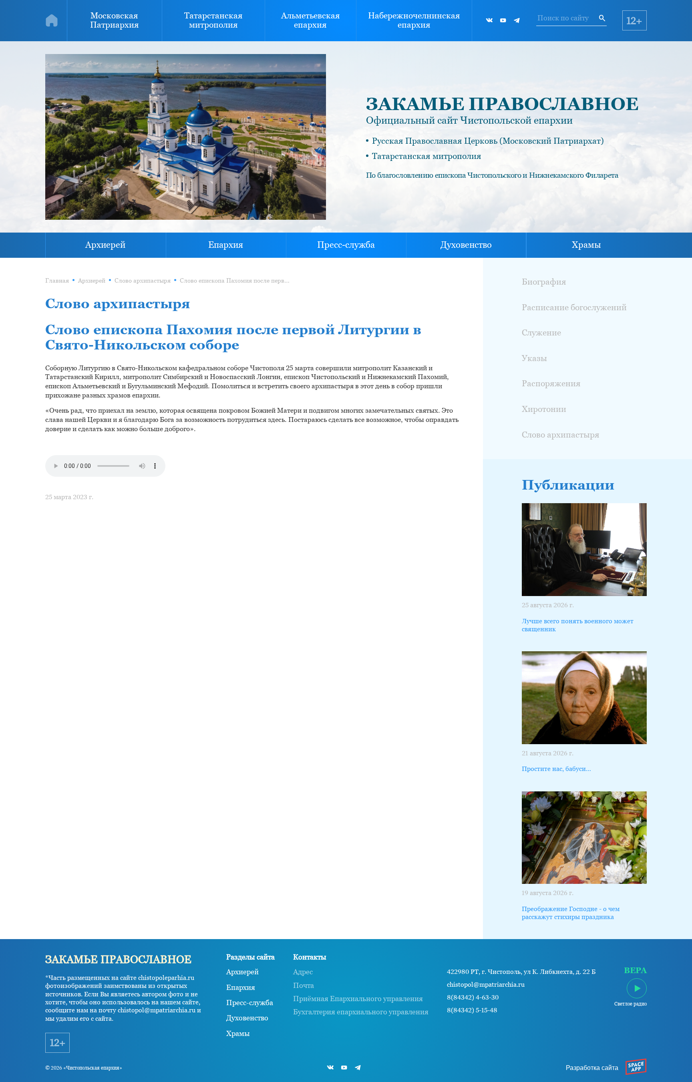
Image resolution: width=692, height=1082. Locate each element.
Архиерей (105, 245)
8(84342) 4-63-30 (473, 997)
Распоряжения (551, 383)
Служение (541, 332)
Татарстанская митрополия (213, 20)
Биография (544, 282)
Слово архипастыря (143, 280)
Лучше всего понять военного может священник (578, 625)
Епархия (225, 245)
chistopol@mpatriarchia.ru (486, 984)
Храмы (586, 245)
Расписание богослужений (574, 307)
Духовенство (466, 245)
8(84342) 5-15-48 (472, 1010)
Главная (57, 280)
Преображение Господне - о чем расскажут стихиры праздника (571, 912)
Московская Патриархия (114, 20)
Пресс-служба (346, 245)
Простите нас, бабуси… (556, 768)
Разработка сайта (592, 1067)
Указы (534, 358)
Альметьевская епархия (310, 20)
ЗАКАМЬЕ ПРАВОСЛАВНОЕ (502, 104)
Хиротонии (544, 409)
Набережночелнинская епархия (414, 20)
